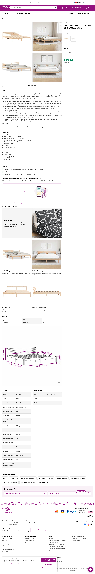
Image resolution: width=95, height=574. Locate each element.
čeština (79, 2)
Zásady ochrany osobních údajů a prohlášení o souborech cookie (19, 563)
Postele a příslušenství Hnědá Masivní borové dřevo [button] (28, 482)
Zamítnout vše (48, 564)
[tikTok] (92, 525)
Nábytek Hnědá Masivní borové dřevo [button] (46, 478)
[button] (67, 40)
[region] (29, 564)
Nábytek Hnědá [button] (14, 478)
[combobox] (33, 7)
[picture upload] (41, 192)
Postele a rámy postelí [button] (43, 482)
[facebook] (85, 525)
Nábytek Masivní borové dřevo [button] (28, 478)
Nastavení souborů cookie (56, 551)
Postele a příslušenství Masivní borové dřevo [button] (10, 482)
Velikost (66, 48)
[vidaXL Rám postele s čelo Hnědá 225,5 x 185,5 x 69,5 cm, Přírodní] (16, 36)
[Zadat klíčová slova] (55, 7)
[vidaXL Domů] (5, 7)
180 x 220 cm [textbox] (69, 53)
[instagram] (88, 525)
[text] (68, 60)
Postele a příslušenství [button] (61, 478)
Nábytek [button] (5, 478)
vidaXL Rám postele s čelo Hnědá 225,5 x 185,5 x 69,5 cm (78, 26)
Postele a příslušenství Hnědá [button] (77, 478)
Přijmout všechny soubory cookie (48, 560)
